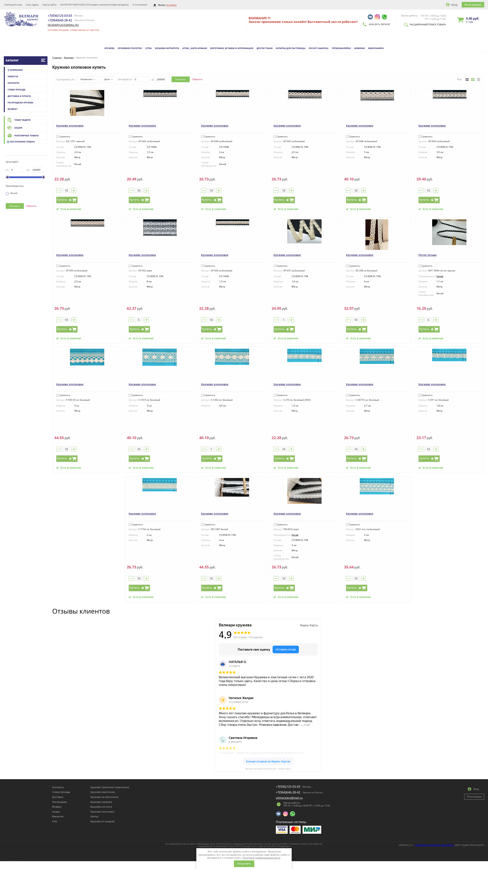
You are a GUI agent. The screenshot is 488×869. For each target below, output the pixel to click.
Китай (13, 193)
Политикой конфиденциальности (261, 857)
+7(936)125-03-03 (60, 16)
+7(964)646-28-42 (60, 20)
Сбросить (31, 206)
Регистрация (473, 4)
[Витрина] (472, 79)
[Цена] (478, 79)
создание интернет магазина (434, 845)
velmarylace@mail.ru (63, 25)
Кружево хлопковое (69, 125)
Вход (454, 4)
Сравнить (64, 136)
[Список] (467, 79)
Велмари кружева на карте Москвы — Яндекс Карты (268, 769)
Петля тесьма (427, 255)
